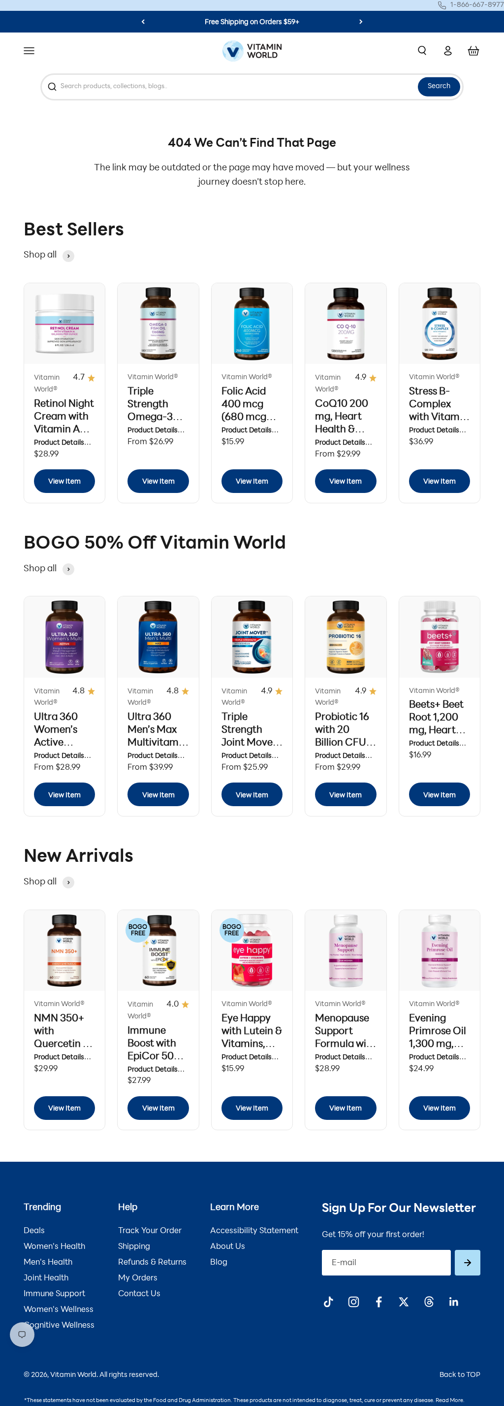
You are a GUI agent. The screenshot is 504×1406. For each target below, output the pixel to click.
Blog (218, 1263)
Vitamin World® (47, 383)
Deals (34, 1231)
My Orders (138, 1278)
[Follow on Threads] (429, 1301)
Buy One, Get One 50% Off (252, 22)
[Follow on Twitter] (403, 1301)
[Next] (361, 22)
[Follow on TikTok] (328, 1301)
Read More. (450, 1401)
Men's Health (48, 1263)
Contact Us (139, 1294)
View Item (64, 482)
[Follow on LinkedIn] (454, 1301)
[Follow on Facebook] (378, 1301)
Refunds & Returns (152, 1263)
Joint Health (46, 1278)
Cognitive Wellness (59, 1326)
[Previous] (143, 22)
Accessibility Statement (254, 1231)
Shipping (134, 1247)
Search (439, 86)
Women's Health (54, 1247)
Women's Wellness (59, 1310)
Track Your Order (150, 1231)
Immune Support (54, 1294)
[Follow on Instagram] (353, 1301)
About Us (227, 1247)
